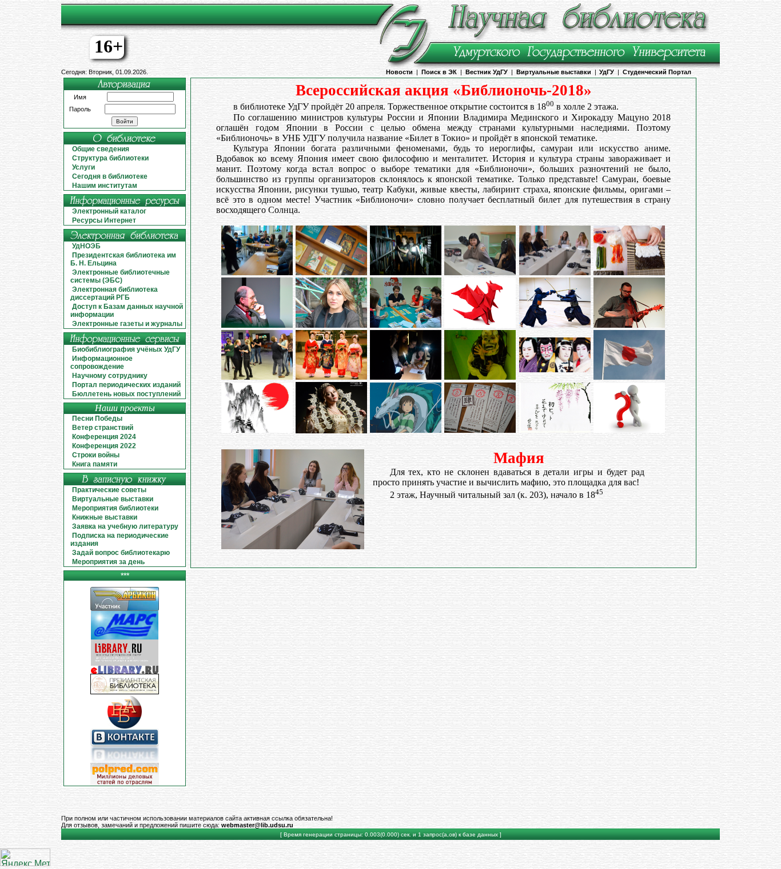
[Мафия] (555, 272)
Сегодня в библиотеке (110, 176)
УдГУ (606, 72)
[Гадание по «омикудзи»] (480, 429)
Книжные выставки (104, 517)
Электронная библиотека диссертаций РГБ (114, 293)
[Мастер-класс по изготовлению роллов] (629, 272)
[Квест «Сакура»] (405, 272)
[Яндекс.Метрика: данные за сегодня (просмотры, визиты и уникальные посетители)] (25, 857)
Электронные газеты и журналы (127, 324)
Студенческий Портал (657, 72)
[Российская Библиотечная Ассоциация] (124, 726)
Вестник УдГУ (486, 72)
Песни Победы (97, 419)
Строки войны (95, 455)
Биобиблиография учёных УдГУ (126, 349)
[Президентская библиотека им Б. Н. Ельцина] (124, 692)
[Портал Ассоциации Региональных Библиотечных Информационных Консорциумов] (124, 609)
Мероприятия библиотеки (115, 508)
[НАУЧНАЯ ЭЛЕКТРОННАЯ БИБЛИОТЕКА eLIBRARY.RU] (124, 672)
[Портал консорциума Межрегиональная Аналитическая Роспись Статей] (124, 637)
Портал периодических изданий (126, 385)
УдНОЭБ (86, 246)
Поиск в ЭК (439, 72)
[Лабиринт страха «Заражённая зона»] (480, 376)
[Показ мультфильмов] (405, 429)
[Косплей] (331, 376)
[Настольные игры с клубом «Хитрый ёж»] (405, 324)
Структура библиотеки (110, 158)
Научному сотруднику (110, 376)
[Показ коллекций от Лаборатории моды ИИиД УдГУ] (331, 430)
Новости (399, 72)
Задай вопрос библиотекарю (121, 553)
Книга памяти (94, 464)
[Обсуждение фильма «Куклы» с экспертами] (257, 324)
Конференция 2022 (104, 446)
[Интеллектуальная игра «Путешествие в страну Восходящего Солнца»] (257, 272)
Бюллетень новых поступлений (126, 394)
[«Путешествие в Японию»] (629, 376)
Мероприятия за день (108, 562)
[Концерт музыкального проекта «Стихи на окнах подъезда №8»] (629, 324)
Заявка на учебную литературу (125, 526)
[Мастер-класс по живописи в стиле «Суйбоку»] (257, 429)
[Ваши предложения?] (629, 429)
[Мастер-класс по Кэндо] (555, 324)
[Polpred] (124, 784)
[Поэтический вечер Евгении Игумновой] (331, 324)
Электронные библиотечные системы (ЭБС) (120, 276)
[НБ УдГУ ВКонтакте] (124, 761)
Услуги (83, 167)
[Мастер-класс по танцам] (257, 376)
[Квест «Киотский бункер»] (405, 376)
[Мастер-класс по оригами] (480, 324)
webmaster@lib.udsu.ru (257, 825)
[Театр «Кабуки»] (555, 369)
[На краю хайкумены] (555, 429)
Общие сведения (100, 149)
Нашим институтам (104, 186)
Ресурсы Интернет (104, 220)
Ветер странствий (102, 428)
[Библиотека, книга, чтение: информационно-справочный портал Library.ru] (124, 664)
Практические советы (109, 490)
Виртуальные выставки (553, 72)
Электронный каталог (109, 211)
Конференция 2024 (104, 437)
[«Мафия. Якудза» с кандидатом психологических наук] (480, 272)
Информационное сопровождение (101, 363)
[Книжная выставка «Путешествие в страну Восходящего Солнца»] (331, 272)
